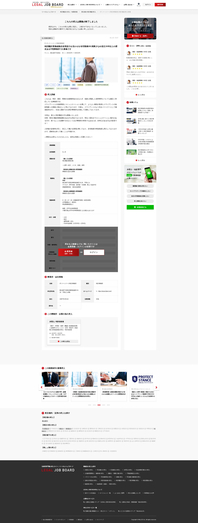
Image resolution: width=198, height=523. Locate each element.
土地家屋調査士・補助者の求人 (94, 473)
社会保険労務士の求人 (143, 470)
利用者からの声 (149, 493)
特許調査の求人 (148, 480)
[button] (42, 387)
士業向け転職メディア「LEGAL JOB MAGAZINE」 (101, 502)
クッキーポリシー (60, 519)
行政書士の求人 (115, 470)
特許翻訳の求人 (121, 480)
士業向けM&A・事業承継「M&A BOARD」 (134, 502)
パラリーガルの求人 (91, 477)
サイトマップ (100, 519)
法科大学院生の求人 (91, 480)
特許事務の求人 (134, 480)
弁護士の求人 (89, 470)
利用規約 (71, 519)
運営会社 (80, 519)
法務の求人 (119, 477)
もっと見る (141, 95)
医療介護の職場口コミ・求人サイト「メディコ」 (100, 511)
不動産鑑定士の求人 (133, 473)
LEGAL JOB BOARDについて (90, 4)
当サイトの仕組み (90, 493)
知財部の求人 (89, 484)
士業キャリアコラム (112, 4)
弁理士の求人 (128, 470)
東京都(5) (45, 421)
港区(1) (61, 428)
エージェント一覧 (105, 493)
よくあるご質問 (119, 493)
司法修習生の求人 (106, 477)
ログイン (148, 4)
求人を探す (71, 4)
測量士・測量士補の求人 (115, 473)
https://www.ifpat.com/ (104, 291)
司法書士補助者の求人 (133, 477)
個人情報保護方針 (47, 519)
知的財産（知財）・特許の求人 (106, 484)
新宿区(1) (69, 428)
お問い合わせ (128, 4)
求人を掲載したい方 (134, 493)
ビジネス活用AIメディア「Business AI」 (132, 511)
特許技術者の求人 (106, 480)
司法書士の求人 (102, 470)
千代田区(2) (45, 428)
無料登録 (160, 4)
